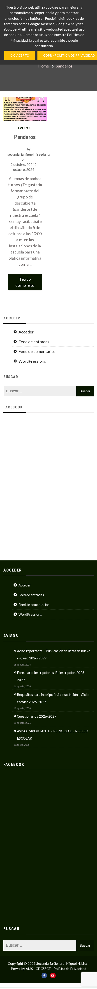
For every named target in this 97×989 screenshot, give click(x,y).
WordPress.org (32, 361)
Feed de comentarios (36, 351)
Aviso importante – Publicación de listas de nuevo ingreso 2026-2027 (53, 654)
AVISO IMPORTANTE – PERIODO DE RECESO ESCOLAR (52, 734)
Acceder (26, 331)
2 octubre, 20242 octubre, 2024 (24, 167)
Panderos (25, 137)
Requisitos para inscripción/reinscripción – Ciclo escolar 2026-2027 (53, 698)
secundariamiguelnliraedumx (28, 154)
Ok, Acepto (19, 55)
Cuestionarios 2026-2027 (36, 716)
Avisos (24, 128)
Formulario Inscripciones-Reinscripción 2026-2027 (51, 676)
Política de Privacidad (69, 969)
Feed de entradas (33, 341)
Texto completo (25, 282)
